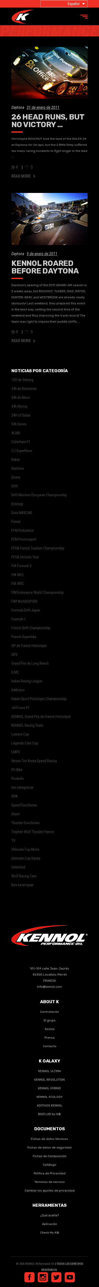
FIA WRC (17, 583)
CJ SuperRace (21, 450)
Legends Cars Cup (24, 743)
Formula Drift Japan (25, 610)
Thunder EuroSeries (25, 823)
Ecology (17, 504)
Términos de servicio (49, 1182)
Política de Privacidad (49, 1173)
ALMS (15, 433)
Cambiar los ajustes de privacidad (50, 1190)
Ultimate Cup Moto (25, 849)
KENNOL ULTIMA (49, 1071)
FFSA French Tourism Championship (37, 548)
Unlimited (18, 867)
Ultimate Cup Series (25, 858)
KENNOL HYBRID (49, 1088)
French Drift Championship (30, 628)
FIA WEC (17, 574)
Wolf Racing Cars (24, 876)
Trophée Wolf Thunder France (32, 831)
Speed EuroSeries (24, 805)
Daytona (17, 107)
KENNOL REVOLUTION (49, 1079)
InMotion (18, 690)
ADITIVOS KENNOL (49, 1105)
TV (13, 840)
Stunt (15, 814)
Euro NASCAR (21, 512)
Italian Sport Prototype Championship (39, 699)
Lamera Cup (20, 734)
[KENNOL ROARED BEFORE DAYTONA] (49, 219)
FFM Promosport (23, 539)
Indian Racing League (26, 681)
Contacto (49, 1046)
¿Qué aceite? (49, 1215)
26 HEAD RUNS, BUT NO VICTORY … (47, 120)
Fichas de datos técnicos (49, 1139)
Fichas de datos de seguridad (49, 1147)
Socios (50, 1029)
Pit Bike (17, 769)
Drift (14, 486)
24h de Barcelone (24, 388)
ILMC (15, 672)
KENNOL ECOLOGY (49, 1097)
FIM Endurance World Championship (37, 592)
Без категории (22, 885)
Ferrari (16, 521)
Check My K (49, 1232)
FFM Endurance (22, 530)
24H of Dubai (20, 415)
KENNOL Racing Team (27, 725)
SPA (14, 796)
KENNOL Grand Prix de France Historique (41, 716)
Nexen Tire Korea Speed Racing (34, 761)
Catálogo (49, 1164)
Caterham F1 (20, 442)
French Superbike (24, 637)
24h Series (19, 424)
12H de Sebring (22, 380)
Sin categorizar (22, 787)
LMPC (15, 752)
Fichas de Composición (50, 1156)
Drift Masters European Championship (39, 495)
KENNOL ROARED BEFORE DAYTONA (45, 267)
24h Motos (19, 406)
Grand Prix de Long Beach (30, 663)
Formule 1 (18, 619)
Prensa (49, 1037)
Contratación (49, 1012)
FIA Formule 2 (21, 566)
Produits (17, 778)
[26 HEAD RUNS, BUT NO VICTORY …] (49, 73)
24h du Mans (20, 397)
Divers (15, 477)
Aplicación (49, 1224)
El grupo (50, 1020)
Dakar (15, 459)
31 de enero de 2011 (43, 107)
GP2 (14, 654)
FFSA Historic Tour (25, 557)
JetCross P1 (20, 707)
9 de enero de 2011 (42, 253)
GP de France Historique (29, 645)
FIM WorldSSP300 (24, 601)
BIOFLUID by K (49, 1114)
